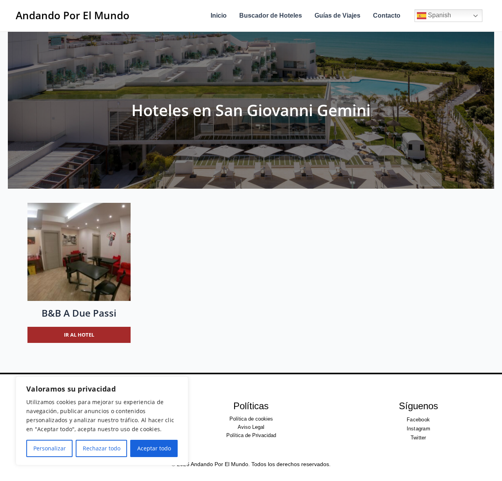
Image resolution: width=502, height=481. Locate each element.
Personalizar (49, 448)
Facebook (418, 420)
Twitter (418, 438)
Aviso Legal (251, 427)
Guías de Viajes (337, 15)
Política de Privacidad (251, 435)
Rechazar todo (101, 448)
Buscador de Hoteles (270, 15)
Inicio (219, 15)
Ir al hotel (79, 334)
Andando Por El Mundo (72, 15)
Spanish (438, 15)
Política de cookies (251, 419)
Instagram (418, 429)
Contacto (386, 15)
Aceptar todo (154, 448)
